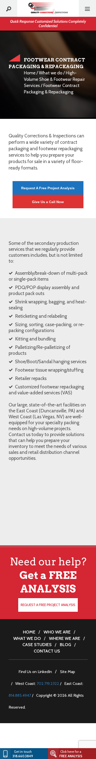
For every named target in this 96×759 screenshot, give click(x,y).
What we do (50, 73)
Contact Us (47, 651)
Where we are (64, 638)
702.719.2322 (48, 683)
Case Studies (37, 644)
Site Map (67, 671)
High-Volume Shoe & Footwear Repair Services (54, 79)
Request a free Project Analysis (48, 605)
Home (29, 73)
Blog (65, 644)
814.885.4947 (20, 695)
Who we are (57, 632)
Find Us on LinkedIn (35, 671)
